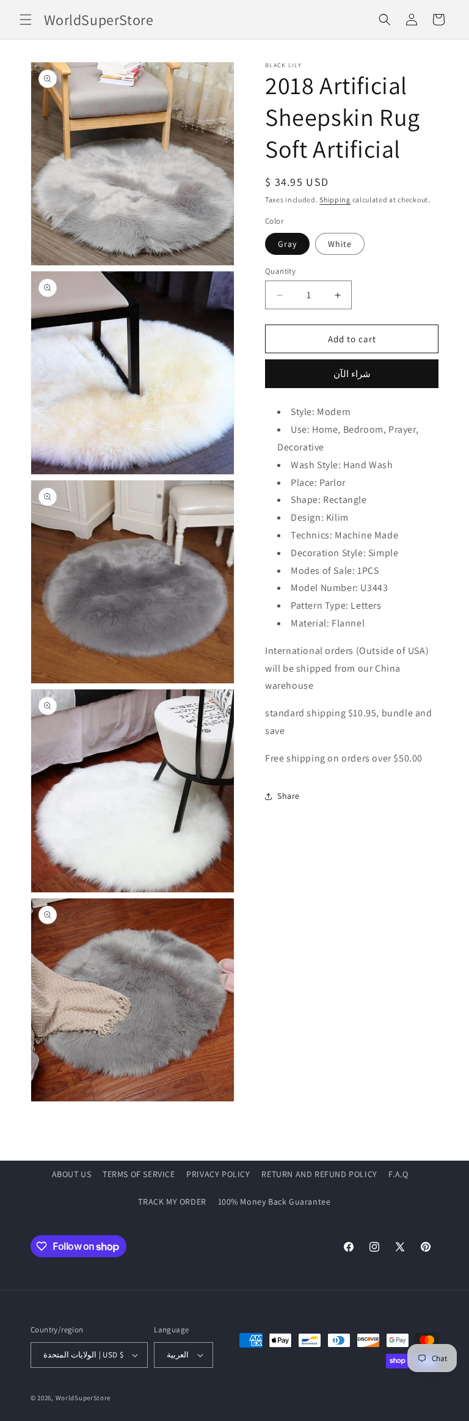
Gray (287, 243)
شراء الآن (352, 374)
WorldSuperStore (83, 1397)
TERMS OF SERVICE (139, 1174)
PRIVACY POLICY (218, 1174)
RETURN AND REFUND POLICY (319, 1174)
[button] (25, 19)
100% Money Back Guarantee (274, 1201)
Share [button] (288, 795)
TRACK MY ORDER (172, 1201)
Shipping (335, 199)
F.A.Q (398, 1174)
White (340, 243)
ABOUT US (72, 1174)
